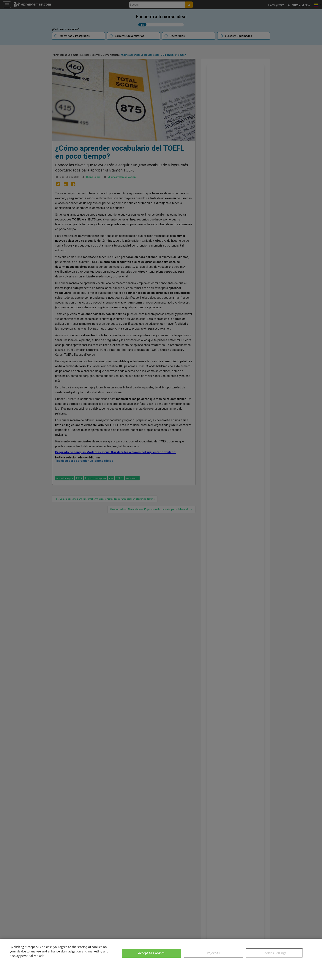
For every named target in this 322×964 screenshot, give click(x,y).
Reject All (213, 953)
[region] (161, 951)
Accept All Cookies (151, 953)
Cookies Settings (274, 953)
